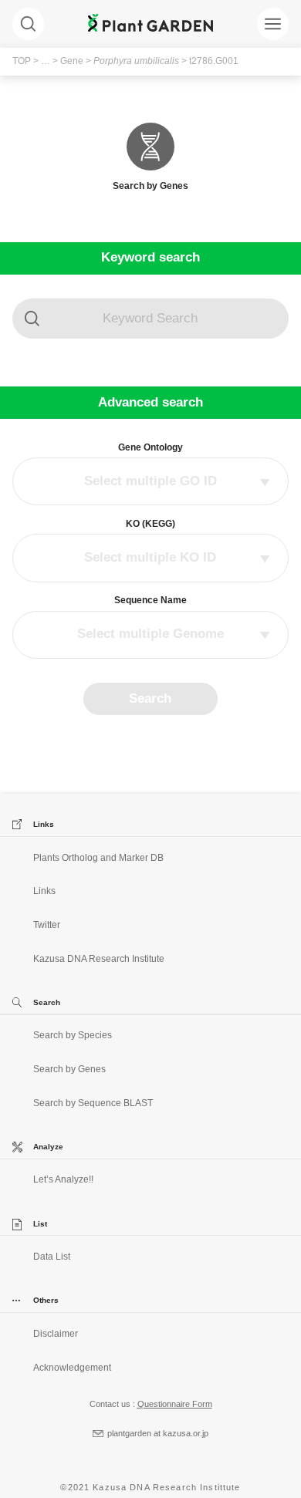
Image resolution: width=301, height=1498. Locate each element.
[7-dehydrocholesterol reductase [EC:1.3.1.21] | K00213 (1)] (151, 542)
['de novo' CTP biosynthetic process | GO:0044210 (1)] (151, 466)
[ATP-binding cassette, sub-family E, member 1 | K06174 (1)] (151, 557)
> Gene (66, 61)
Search (150, 698)
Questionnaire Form (174, 1404)
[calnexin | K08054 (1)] (151, 573)
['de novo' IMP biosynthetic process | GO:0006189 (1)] (151, 481)
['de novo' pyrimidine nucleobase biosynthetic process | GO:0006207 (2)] (151, 496)
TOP (21, 61)
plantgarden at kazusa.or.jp (157, 1433)
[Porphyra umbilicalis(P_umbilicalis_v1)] (151, 619)
